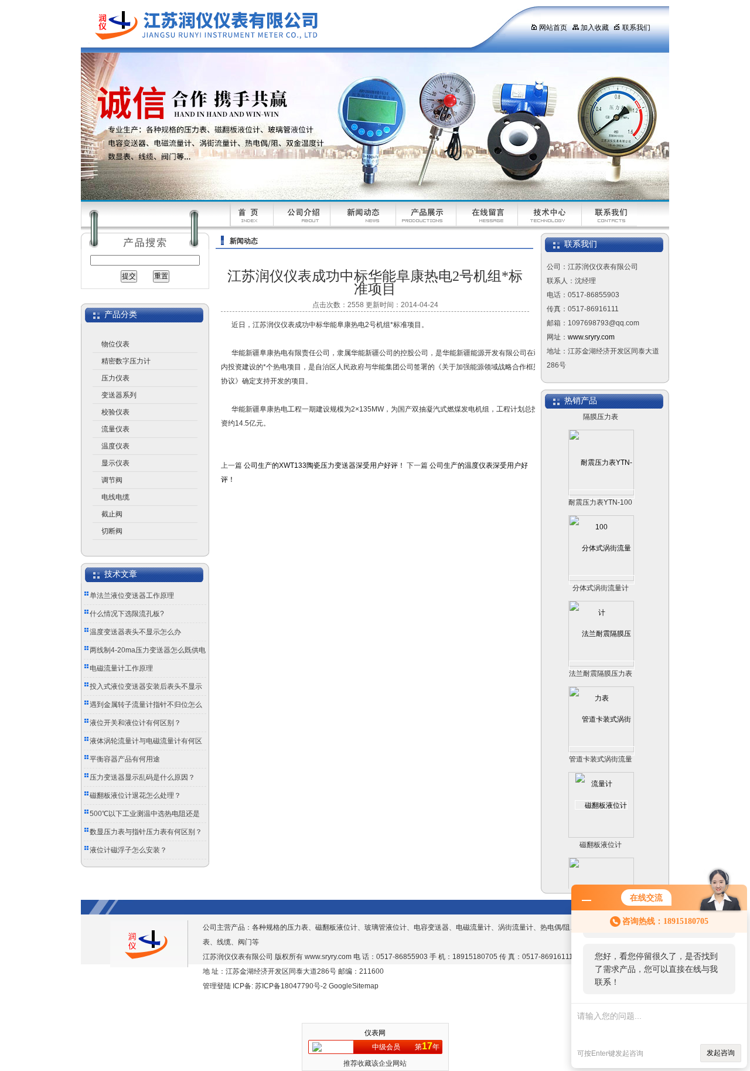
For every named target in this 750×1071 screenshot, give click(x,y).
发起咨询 (721, 1053)
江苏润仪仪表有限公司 (295, 26)
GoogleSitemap (354, 986)
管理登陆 (217, 986)
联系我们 (636, 27)
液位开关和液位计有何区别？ (135, 723)
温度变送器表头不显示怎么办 (135, 632)
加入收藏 (595, 27)
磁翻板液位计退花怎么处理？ (135, 795)
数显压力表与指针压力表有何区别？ (146, 832)
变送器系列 (119, 395)
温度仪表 (115, 446)
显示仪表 (115, 463)
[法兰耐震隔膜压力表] (602, 653)
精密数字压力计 (126, 361)
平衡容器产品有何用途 (125, 759)
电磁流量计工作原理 (121, 668)
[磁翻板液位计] (601, 792)
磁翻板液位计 (600, 832)
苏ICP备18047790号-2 (291, 986)
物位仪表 (115, 344)
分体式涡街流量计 (600, 576)
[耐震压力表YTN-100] (602, 482)
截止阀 (111, 514)
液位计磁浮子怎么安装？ (128, 850)
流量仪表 (115, 429)
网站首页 (553, 27)
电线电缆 (115, 497)
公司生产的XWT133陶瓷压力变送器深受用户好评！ (324, 465)
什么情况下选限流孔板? (127, 614)
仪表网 (375, 1033)
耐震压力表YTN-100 (600, 490)
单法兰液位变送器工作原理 (132, 595)
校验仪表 (115, 412)
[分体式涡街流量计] (602, 567)
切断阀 (111, 531)
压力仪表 (115, 378)
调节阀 (111, 480)
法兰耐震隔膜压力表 (600, 661)
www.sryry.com (591, 337)
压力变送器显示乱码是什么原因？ (142, 777)
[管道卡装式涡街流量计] (602, 738)
